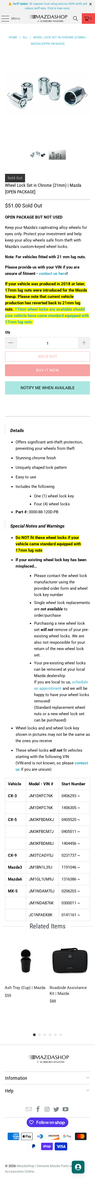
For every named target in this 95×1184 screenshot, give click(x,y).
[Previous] (9, 94)
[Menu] (2, 18)
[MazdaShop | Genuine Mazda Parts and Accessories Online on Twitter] (56, 1110)
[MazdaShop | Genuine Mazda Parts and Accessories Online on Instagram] (47, 1110)
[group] (25, 980)
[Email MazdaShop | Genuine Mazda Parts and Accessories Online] (29, 1110)
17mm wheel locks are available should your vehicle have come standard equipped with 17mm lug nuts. (47, 315)
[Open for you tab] (78, 1167)
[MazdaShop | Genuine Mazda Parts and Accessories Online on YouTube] (66, 1110)
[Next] (86, 94)
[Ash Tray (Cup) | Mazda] (25, 960)
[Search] (75, 18)
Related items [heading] (47, 926)
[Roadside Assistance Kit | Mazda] (70, 960)
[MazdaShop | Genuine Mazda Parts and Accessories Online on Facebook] (38, 1110)
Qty (7, 332)
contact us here (52, 273)
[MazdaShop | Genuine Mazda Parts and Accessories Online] (47, 18)
